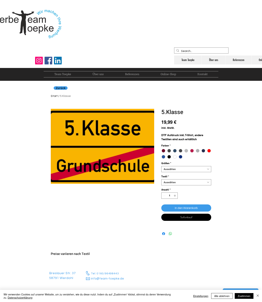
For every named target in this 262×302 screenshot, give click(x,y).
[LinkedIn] (58, 60)
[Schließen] (258, 296)
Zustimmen (244, 296)
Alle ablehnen (222, 296)
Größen (166, 163)
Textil (165, 176)
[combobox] (186, 169)
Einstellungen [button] (200, 296)
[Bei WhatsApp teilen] (170, 234)
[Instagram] (39, 60)
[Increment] (175, 196)
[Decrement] (164, 196)
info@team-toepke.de (107, 278)
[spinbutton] (169, 196)
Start (54, 96)
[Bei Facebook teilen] (163, 234)
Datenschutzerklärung (20, 297)
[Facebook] (48, 60)
